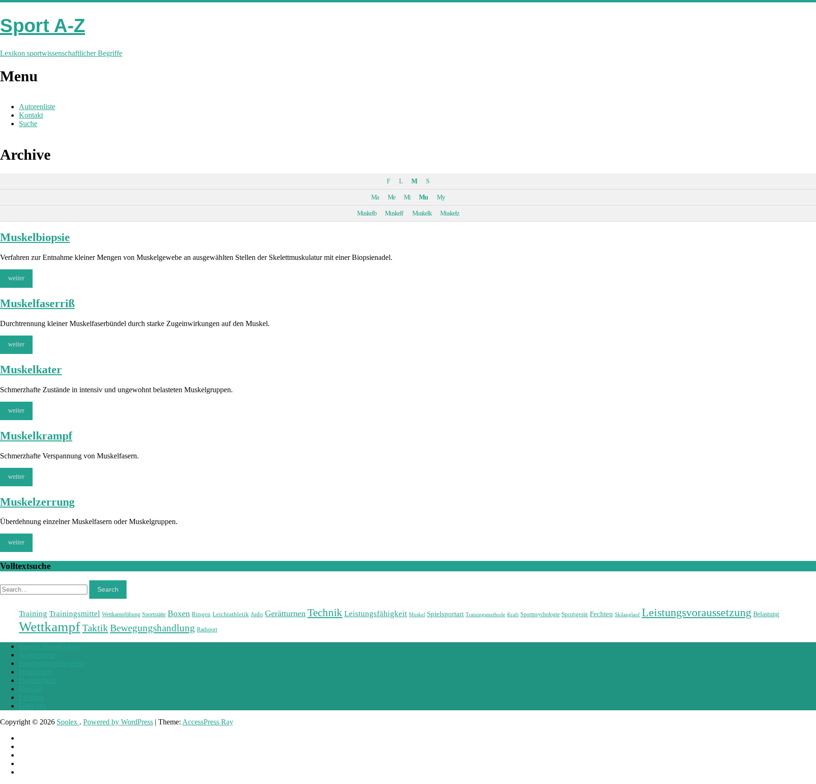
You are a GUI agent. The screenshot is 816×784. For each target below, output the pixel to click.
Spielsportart (445, 614)
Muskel (417, 614)
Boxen (179, 613)
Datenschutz (37, 680)
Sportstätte (154, 614)
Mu (423, 197)
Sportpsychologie (540, 614)
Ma (375, 197)
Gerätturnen (285, 613)
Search (108, 589)
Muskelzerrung (37, 502)
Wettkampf (49, 626)
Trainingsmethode (485, 614)
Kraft (512, 614)
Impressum (35, 672)
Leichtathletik (230, 614)
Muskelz (449, 213)
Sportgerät (574, 614)
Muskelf (394, 213)
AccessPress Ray (207, 722)
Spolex (68, 722)
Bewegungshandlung (152, 628)
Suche (28, 124)
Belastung (766, 614)
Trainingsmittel (74, 613)
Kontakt (31, 115)
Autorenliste (37, 107)
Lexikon (31, 697)
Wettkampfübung (121, 614)
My (441, 197)
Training (33, 613)
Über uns (32, 706)
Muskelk (422, 213)
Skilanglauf (627, 614)
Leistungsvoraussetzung (696, 612)
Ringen (201, 614)
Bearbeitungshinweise (52, 663)
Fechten (601, 614)
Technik (324, 613)
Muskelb (366, 213)
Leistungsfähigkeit (375, 613)
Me (391, 197)
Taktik (95, 628)
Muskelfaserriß (37, 303)
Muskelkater (31, 369)
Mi (407, 197)
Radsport (207, 629)
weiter (16, 278)
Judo (257, 614)
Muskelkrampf (36, 436)
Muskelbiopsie (35, 237)
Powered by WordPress (118, 722)
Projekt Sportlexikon (49, 646)
